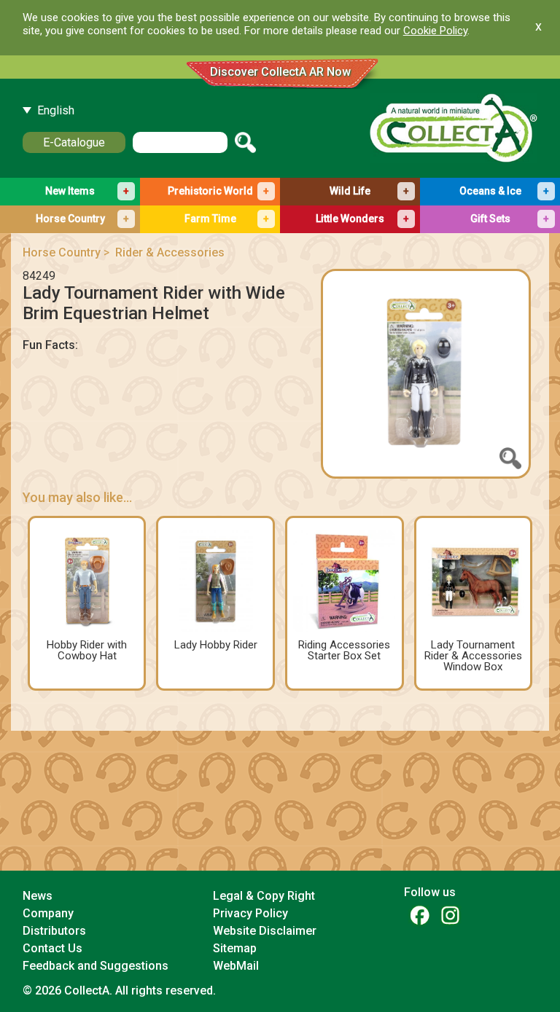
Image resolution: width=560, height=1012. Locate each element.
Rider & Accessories (170, 252)
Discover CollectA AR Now (280, 72)
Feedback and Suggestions (95, 966)
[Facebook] (419, 914)
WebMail (236, 966)
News (37, 896)
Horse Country (62, 252)
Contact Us (52, 948)
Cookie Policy (435, 30)
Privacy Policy (250, 913)
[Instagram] (450, 914)
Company (48, 913)
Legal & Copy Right (264, 896)
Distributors (54, 931)
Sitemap (235, 948)
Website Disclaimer (264, 931)
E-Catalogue (74, 142)
